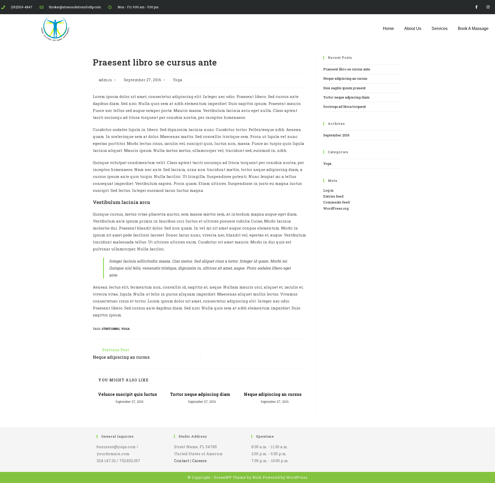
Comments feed (336, 202)
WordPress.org (336, 208)
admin (105, 79)
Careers (199, 460)
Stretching (111, 329)
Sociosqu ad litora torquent (344, 106)
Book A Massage (473, 28)
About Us (412, 28)
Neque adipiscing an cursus (273, 394)
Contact (181, 460)
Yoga (177, 79)
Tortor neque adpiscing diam (200, 394)
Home (388, 28)
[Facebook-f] (476, 7)
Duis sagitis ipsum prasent (344, 88)
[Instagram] (488, 7)
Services (440, 28)
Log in (328, 190)
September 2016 (336, 135)
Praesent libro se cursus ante (346, 69)
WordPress (297, 477)
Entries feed (333, 196)
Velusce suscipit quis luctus (127, 394)
